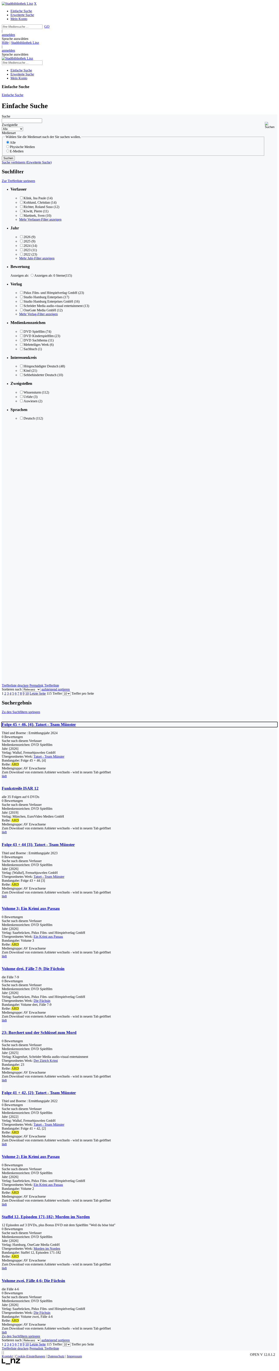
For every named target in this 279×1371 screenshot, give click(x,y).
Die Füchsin (42, 1001)
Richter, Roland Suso (38, 207)
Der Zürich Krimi (46, 1060)
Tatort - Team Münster (49, 756)
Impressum (74, 1356)
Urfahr (28, 397)
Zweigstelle (10, 125)
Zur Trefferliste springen (18, 181)
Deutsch (29, 418)
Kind (27, 370)
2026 (27, 237)
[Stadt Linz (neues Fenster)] (11, 1363)
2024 (27, 245)
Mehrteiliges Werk (36, 344)
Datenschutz (56, 1356)
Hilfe (5, 42)
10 (27, 693)
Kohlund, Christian (37, 202)
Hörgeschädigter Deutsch (41, 366)
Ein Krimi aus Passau (48, 936)
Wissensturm (32, 392)
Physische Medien (22, 147)
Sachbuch (30, 349)
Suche (6, 116)
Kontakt (7, 1356)
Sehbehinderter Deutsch (40, 375)
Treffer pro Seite (82, 693)
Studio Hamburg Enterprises (43, 297)
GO (46, 26)
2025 (27, 241)
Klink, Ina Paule (35, 198)
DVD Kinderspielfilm (39, 336)
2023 (27, 250)
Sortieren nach (12, 689)
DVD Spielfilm (34, 331)
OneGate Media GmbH (40, 310)
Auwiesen (30, 401)
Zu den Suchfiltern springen (21, 712)
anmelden (8, 35)
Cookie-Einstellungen (30, 1356)
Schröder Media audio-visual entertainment (53, 306)
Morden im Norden (47, 1248)
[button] (271, 125)
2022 (27, 254)
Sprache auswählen (15, 39)
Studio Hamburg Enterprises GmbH (48, 301)
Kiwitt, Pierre (33, 211)
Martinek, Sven (34, 215)
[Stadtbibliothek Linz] (17, 3)
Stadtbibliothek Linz (25, 42)
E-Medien (17, 151)
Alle (13, 142)
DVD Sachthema (35, 340)
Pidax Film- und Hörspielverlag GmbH (50, 293)
